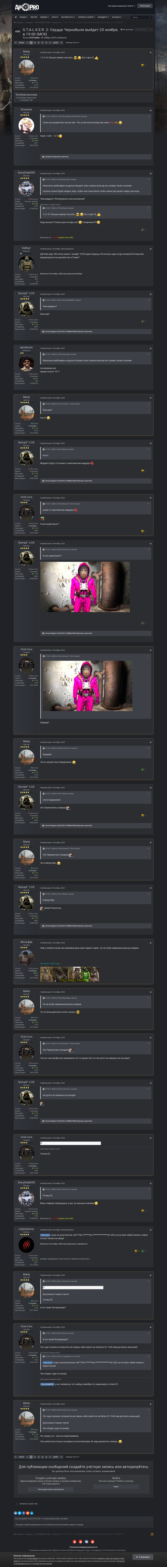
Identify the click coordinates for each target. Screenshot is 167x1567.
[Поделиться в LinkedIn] (32, 1513)
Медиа (44, 17)
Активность (67, 17)
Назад (21, 42)
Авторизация (128, 29)
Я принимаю (144, 1557)
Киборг (26, 248)
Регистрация (145, 6)
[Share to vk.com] (15, 1513)
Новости (62, 37)
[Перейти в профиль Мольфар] (26, 958)
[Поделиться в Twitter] (19, 1513)
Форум (34, 17)
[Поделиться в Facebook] (23, 1513)
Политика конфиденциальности (83, 1547)
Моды (23, 17)
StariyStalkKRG (26, 172)
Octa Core (26, 497)
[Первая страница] (15, 42)
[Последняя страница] (61, 42)
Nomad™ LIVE (26, 293)
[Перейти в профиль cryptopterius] (26, 1245)
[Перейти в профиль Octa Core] (26, 513)
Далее (55, 42)
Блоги (55, 17)
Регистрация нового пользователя (51, 1489)
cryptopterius (26, 1229)
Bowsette (26, 109)
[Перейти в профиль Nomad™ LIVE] (26, 309)
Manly (26, 51)
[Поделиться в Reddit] (27, 1513)
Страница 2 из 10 (72, 42)
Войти (116, 1487)
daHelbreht (26, 347)
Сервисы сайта (86, 17)
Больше (116, 17)
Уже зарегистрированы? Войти (121, 6)
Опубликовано (52, 52)
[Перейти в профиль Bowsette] (26, 125)
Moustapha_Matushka (71, 116)
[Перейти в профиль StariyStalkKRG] (26, 188)
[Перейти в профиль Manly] (26, 67)
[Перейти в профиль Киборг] (26, 264)
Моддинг (103, 17)
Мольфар (26, 941)
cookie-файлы (32, 1558)
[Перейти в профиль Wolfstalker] (17, 31)
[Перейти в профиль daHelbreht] (26, 363)
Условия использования (42, 1564)
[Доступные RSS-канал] (152, 1534)
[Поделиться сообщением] (150, 53)
